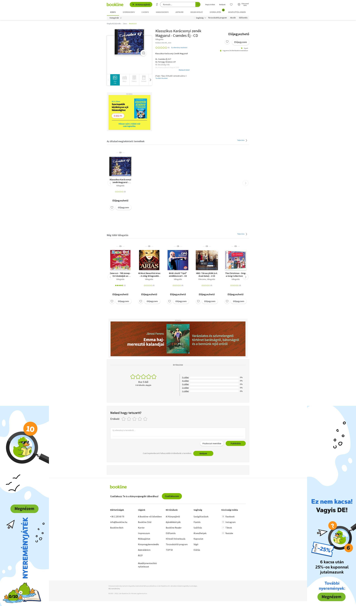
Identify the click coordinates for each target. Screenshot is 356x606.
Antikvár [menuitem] (179, 12)
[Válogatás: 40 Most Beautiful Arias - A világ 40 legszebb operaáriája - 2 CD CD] (149, 260)
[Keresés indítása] (197, 4)
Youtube (229, 533)
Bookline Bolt (116, 527)
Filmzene (202, 279)
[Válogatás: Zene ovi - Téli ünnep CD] (120, 260)
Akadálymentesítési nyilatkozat (147, 565)
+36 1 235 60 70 (117, 516)
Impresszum (144, 533)
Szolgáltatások (201, 516)
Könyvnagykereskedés (148, 544)
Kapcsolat (198, 538)
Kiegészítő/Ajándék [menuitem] (237, 12)
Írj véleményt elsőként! (179, 47)
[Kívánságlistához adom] (227, 41)
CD (120, 152)
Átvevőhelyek (200, 533)
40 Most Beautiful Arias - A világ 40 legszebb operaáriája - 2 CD (149, 274)
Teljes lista (241, 140)
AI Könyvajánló (142, 4)
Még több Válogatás (117, 235)
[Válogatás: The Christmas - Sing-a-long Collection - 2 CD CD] (235, 260)
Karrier (141, 527)
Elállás (197, 549)
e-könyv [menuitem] (145, 12)
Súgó (196, 544)
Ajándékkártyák (173, 522)
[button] (150, 79)
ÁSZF (140, 555)
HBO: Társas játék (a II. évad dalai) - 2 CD (207, 274)
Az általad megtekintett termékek (125, 141)
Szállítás (198, 527)
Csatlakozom (172, 496)
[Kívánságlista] (231, 4)
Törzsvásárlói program (217, 18)
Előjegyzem (240, 42)
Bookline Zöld (144, 522)
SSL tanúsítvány (114, 589)
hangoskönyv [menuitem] (162, 12)
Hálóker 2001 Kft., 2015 (163, 43)
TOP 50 (169, 549)
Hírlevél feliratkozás (175, 538)
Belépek (222, 4)
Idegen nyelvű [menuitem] (197, 12)
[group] (115, 79)
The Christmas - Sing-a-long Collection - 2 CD (235, 274)
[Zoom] (143, 53)
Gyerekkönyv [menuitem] (129, 12)
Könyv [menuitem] (113, 12)
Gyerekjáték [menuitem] (217, 11)
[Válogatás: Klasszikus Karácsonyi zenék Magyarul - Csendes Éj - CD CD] (129, 42)
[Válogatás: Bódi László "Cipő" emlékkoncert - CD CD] (178, 260)
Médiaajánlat (144, 538)
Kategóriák (114, 18)
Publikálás (236, 443)
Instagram (230, 522)
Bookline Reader (173, 527)
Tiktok (228, 527)
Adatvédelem (144, 549)
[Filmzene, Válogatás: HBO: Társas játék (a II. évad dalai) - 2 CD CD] (207, 260)
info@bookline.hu (118, 522)
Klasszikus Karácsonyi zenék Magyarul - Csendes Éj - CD (120, 181)
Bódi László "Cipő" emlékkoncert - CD (178, 274)
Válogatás (120, 185)
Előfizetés (243, 18)
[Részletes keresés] (157, 4)
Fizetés (197, 522)
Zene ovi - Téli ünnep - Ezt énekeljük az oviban (120, 274)
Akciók (233, 18)
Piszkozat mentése (211, 443)
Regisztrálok (210, 4)
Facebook (229, 516)
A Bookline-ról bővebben (150, 516)
